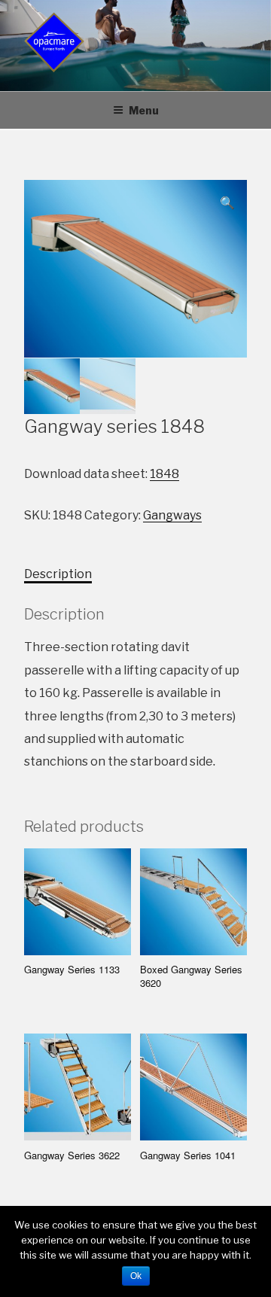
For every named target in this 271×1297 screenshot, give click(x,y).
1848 (164, 474)
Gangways (172, 515)
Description (58, 574)
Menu (144, 110)
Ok (136, 1276)
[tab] (58, 574)
